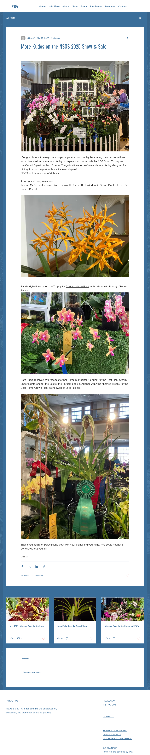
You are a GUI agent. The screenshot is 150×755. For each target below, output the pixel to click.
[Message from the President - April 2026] (122, 609)
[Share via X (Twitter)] (29, 566)
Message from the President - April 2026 (122, 626)
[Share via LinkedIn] (36, 566)
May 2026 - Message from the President (27, 626)
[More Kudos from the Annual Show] (75, 609)
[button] (140, 18)
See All (141, 592)
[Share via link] (43, 566)
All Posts (10, 18)
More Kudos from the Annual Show (72, 626)
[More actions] (127, 38)
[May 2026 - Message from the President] (27, 609)
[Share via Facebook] (22, 566)
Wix (131, 751)
